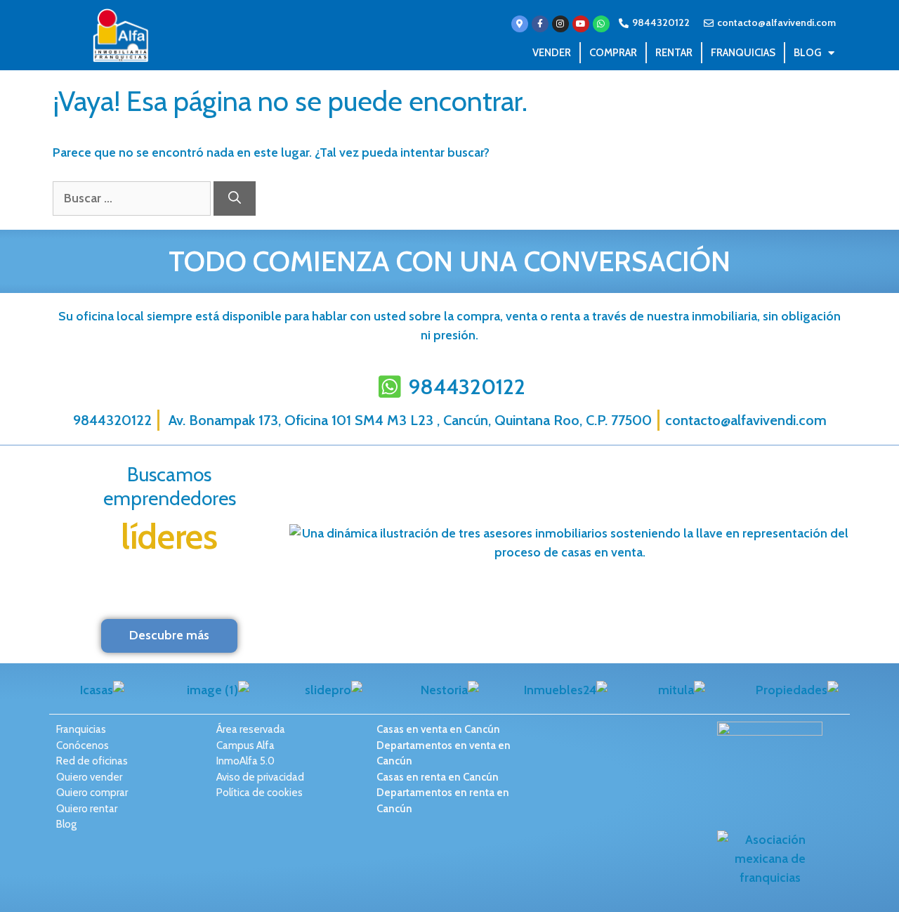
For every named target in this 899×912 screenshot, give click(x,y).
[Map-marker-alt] (519, 23)
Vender (551, 52)
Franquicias (743, 52)
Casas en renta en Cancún (437, 777)
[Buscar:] (133, 198)
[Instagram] (560, 23)
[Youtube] (580, 23)
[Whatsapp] (601, 23)
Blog (807, 52)
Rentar (674, 52)
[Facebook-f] (540, 23)
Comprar (613, 52)
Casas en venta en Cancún (438, 729)
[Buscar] (235, 198)
